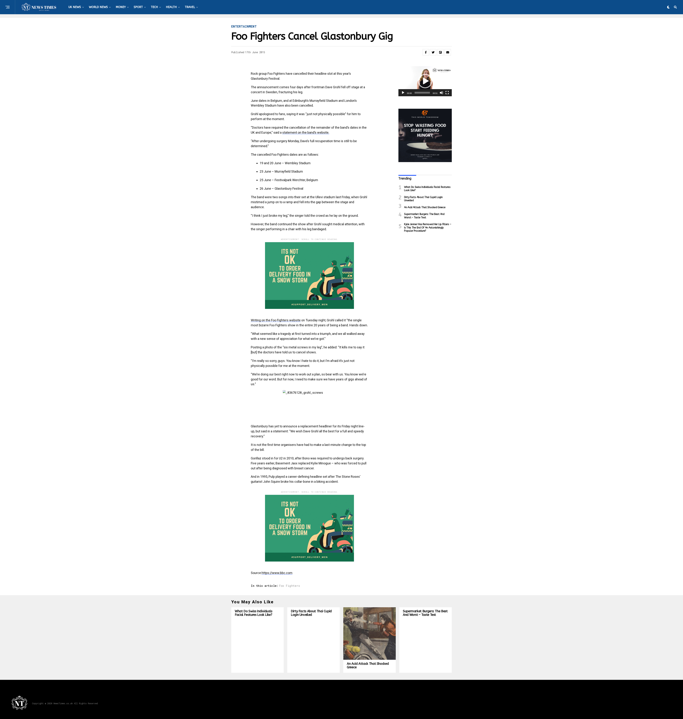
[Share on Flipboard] (440, 52)
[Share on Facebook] (426, 52)
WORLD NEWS (98, 7)
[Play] (403, 92)
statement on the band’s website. (305, 132)
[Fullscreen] (447, 92)
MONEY (121, 7)
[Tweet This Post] (433, 52)
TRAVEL (190, 7)
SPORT (138, 7)
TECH (154, 7)
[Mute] (441, 92)
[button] (425, 81)
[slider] (422, 93)
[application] (425, 81)
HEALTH (171, 7)
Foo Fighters (289, 585)
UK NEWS (74, 7)
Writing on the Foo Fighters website (276, 320)
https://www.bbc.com (277, 573)
